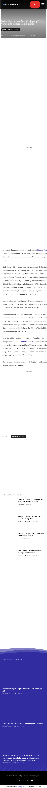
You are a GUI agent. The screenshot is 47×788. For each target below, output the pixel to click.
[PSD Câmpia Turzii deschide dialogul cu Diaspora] (9, 557)
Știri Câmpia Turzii (10, 30)
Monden (21, 504)
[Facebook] (12, 139)
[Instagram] (19, 780)
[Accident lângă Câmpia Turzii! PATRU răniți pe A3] (9, 522)
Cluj (19, 538)
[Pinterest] (24, 139)
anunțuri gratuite (20, 786)
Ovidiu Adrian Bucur (19, 35)
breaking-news (18, 437)
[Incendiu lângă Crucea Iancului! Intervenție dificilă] (9, 539)
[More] (36, 139)
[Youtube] (32, 780)
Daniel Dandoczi (26, 342)
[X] (18, 139)
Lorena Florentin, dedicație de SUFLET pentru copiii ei (30, 500)
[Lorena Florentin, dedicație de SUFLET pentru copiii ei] (9, 505)
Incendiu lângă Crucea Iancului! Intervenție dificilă (31, 534)
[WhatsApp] (30, 139)
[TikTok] (23, 780)
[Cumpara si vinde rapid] (23, 622)
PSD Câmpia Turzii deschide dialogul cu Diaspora (29, 552)
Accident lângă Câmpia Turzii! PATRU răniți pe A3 (30, 517)
